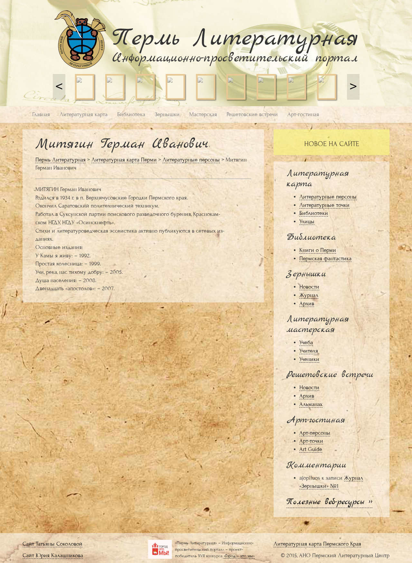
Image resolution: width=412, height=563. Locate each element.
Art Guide (310, 449)
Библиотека (131, 114)
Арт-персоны (314, 433)
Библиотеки (313, 213)
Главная (41, 114)
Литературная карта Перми (124, 160)
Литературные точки (324, 205)
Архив (306, 303)
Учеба (306, 342)
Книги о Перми (317, 250)
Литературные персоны (191, 160)
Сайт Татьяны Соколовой (52, 544)
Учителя (308, 351)
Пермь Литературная (60, 160)
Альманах (311, 404)
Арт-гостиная (303, 114)
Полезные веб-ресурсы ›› (329, 502)
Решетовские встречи (252, 114)
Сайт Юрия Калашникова (53, 555)
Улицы (306, 221)
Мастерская (203, 114)
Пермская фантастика (325, 258)
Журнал (308, 295)
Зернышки (167, 114)
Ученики (309, 359)
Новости (309, 287)
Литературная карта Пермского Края (317, 544)
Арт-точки (311, 441)
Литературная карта (84, 114)
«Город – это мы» (239, 555)
